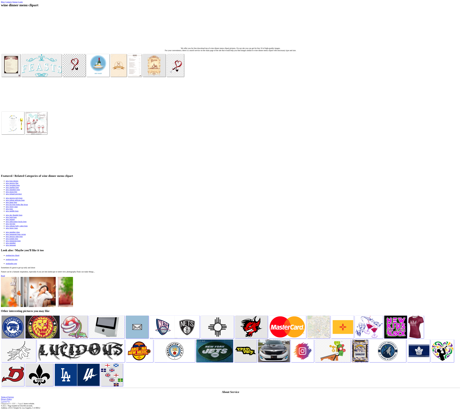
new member (11, 243)
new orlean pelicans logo (15, 200)
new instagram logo (13, 241)
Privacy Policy (6, 399)
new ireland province (14, 194)
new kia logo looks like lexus (17, 204)
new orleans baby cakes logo (17, 226)
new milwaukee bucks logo (16, 222)
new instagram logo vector (16, 234)
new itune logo (11, 202)
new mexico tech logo (14, 198)
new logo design (12, 181)
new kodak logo (12, 239)
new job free (10, 224)
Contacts (8, 2)
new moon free (11, 192)
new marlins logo (12, 187)
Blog (3, 2)
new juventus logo (13, 185)
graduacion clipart (12, 255)
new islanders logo (13, 190)
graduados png (11, 264)
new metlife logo (12, 211)
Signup (15, 2)
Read (3, 276)
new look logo (11, 217)
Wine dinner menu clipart (10, 73)
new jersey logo (12, 228)
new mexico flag (12, 183)
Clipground (12, 403)
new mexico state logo (14, 236)
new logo (9, 209)
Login (20, 2)
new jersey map (12, 207)
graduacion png (12, 259)
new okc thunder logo (14, 215)
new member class (13, 232)
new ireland (10, 219)
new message (11, 245)
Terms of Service (7, 397)
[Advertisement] (230, 27)
